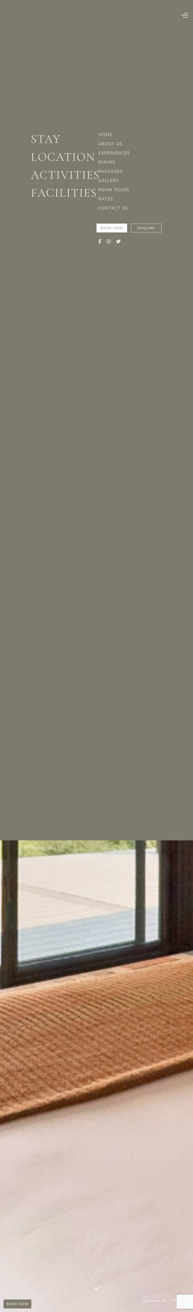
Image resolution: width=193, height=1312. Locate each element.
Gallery (108, 180)
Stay (46, 139)
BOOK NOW (112, 228)
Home (105, 134)
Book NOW (17, 1304)
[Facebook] (100, 241)
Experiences (114, 153)
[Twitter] (118, 241)
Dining (107, 162)
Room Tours (113, 190)
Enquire (146, 228)
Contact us (113, 208)
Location (63, 157)
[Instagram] (109, 241)
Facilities (63, 193)
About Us (110, 144)
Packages (110, 171)
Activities (63, 175)
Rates (105, 199)
